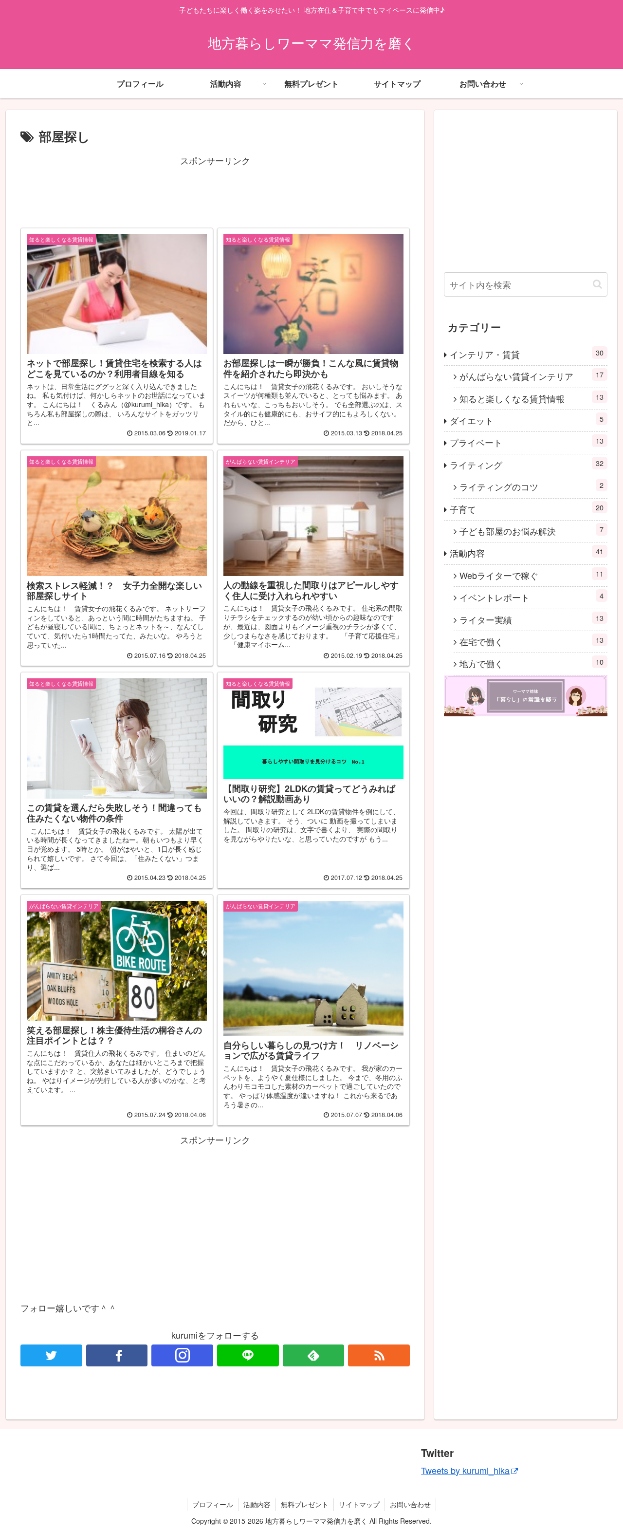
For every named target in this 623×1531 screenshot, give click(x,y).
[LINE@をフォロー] (248, 1355)
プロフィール (212, 1504)
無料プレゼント (305, 1504)
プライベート (527, 441)
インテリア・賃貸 (527, 353)
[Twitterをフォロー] (51, 1355)
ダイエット (527, 420)
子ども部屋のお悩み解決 (531, 530)
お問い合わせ (410, 1504)
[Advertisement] (215, 190)
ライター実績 (531, 619)
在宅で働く (531, 641)
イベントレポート (531, 596)
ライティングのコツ (531, 486)
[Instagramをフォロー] (182, 1355)
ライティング (527, 464)
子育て (527, 508)
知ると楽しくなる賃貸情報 (531, 398)
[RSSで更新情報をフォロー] (379, 1355)
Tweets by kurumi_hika (465, 1470)
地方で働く (531, 663)
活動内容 (527, 552)
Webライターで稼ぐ (531, 574)
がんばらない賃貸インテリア (531, 375)
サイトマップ (359, 1504)
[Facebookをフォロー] (117, 1355)
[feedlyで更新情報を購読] (314, 1355)
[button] (597, 284)
